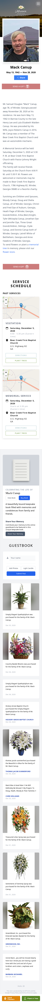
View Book (11, 498)
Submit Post (21, 573)
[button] (21, 305)
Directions (21, 355)
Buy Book (24, 498)
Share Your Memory (15, 534)
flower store (9, 252)
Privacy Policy (14, 993)
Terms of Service (27, 993)
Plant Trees (21, 360)
